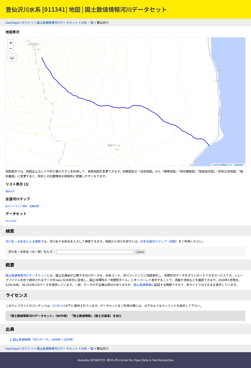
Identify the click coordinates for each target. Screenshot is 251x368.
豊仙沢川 (10, 191)
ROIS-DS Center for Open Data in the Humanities (140, 360)
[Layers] (12, 57)
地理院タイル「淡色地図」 (232, 164)
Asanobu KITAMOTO (91, 360)
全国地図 (34, 206)
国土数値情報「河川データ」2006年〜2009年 (43, 339)
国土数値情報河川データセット (57, 22)
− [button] (11, 48)
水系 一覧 (87, 22)
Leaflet (215, 164)
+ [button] (11, 42)
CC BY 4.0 (59, 305)
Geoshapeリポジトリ (20, 22)
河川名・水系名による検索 (23, 241)
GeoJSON (11, 220)
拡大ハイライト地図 (16, 206)
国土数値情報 (142, 284)
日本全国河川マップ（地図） (159, 241)
